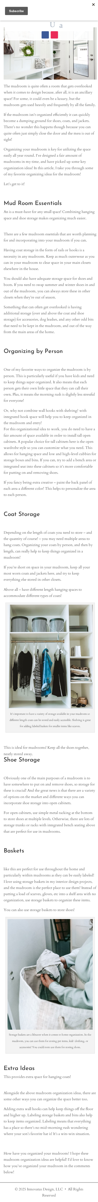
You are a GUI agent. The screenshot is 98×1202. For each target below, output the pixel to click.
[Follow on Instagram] (54, 35)
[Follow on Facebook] (45, 35)
